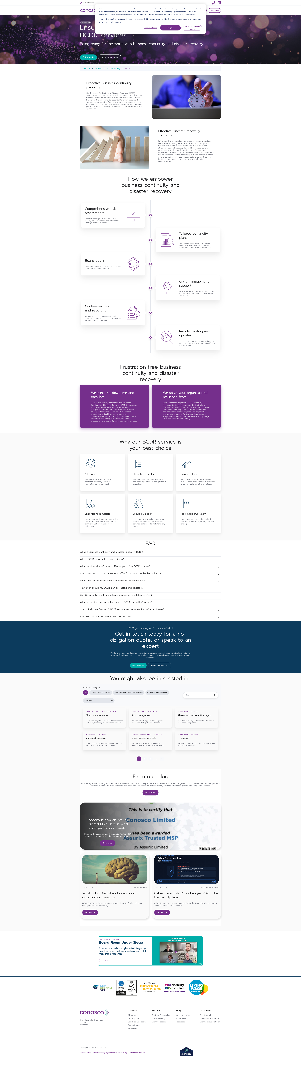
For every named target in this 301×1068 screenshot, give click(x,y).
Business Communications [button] (157, 692)
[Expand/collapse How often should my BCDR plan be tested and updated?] (218, 588)
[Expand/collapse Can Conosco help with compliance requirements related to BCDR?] (218, 596)
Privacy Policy (85, 1052)
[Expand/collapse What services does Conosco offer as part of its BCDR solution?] (218, 567)
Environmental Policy (137, 1052)
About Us (132, 1015)
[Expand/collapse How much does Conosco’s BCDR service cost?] (218, 617)
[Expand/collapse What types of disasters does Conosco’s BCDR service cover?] (218, 581)
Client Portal (214, 10)
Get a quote (88, 57)
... (156, 758)
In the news (181, 1018)
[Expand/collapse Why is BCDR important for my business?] (218, 560)
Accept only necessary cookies (191, 27)
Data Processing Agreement (103, 1052)
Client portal (205, 1015)
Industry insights (183, 1015)
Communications (159, 1021)
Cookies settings (150, 28)
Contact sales (134, 1025)
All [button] (86, 692)
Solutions (98, 68)
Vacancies (132, 1028)
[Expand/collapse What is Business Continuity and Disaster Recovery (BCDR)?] (218, 553)
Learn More (150, 792)
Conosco (86, 68)
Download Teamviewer (210, 1018)
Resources (180, 1021)
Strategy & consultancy (162, 1015)
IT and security (113, 68)
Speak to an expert (109, 57)
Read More (108, 843)
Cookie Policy (121, 1052)
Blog (178, 1010)
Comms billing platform (210, 1021)
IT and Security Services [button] (100, 692)
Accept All (170, 28)
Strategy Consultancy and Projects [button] (129, 692)
